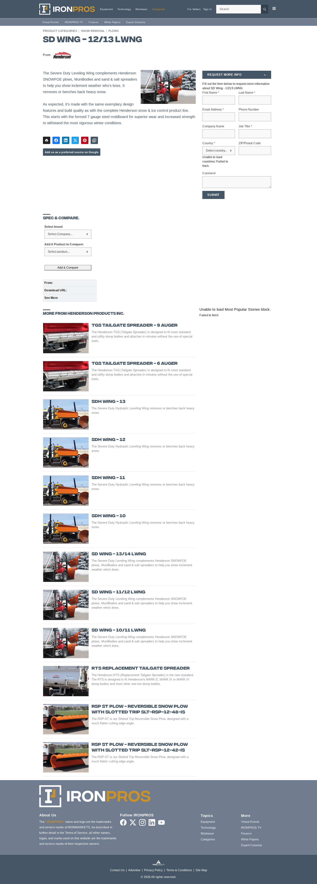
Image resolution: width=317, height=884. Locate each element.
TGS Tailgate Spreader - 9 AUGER (135, 325)
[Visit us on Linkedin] (152, 822)
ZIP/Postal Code (250, 143)
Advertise (134, 870)
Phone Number (249, 109)
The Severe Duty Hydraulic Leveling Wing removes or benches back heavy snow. (143, 410)
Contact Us (117, 870)
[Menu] (274, 8)
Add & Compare (67, 267)
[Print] (46, 140)
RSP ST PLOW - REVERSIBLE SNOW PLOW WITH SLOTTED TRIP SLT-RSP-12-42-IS (140, 747)
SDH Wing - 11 (108, 478)
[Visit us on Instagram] (142, 822)
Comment (208, 173)
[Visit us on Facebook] (123, 822)
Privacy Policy (153, 870)
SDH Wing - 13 (108, 402)
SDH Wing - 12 (108, 440)
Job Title (245, 126)
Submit (213, 194)
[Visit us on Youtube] (161, 822)
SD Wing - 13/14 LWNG (119, 554)
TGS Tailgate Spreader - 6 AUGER (135, 364)
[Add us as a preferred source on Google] (94, 140)
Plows (113, 30)
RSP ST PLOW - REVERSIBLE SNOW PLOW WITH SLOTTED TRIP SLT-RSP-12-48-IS (140, 709)
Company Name (213, 126)
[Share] (56, 140)
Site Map (201, 870)
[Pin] (84, 140)
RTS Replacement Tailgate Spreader (141, 668)
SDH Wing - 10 (109, 516)
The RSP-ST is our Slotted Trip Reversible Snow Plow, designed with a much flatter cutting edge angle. (140, 721)
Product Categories (60, 30)
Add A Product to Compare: (64, 244)
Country (208, 143)
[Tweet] (75, 140)
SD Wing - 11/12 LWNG (118, 592)
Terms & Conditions (179, 870)
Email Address (213, 109)
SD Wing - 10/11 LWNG (119, 630)
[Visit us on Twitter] (133, 822)
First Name (210, 92)
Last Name (247, 92)
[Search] (264, 9)
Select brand (53, 226)
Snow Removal (93, 30)
